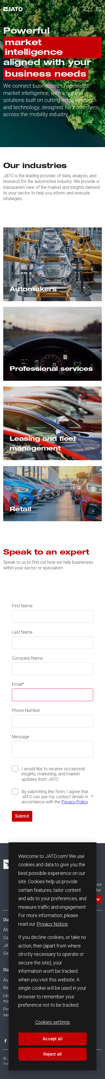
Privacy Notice (52, 924)
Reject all (52, 1054)
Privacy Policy (74, 801)
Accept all (52, 1038)
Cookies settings (52, 1022)
